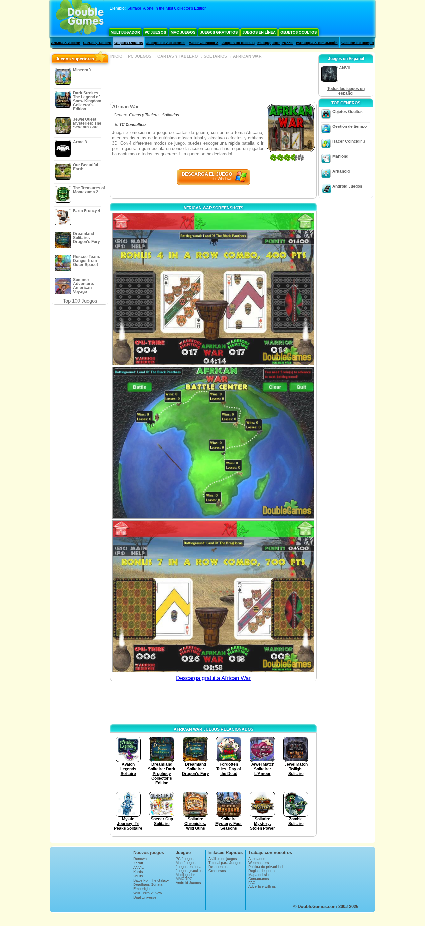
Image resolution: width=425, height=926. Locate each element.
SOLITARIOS (215, 56)
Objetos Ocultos (298, 32)
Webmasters (258, 863)
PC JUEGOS (139, 56)
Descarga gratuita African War (213, 678)
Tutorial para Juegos (224, 863)
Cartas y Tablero (97, 43)
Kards (138, 872)
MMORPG (184, 879)
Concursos (217, 871)
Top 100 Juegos (80, 301)
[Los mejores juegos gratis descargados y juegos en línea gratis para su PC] (80, 18)
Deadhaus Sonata (147, 884)
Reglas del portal (261, 871)
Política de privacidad (265, 867)
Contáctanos (258, 879)
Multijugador (125, 32)
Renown (140, 859)
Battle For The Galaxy (151, 880)
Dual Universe (144, 897)
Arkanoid (341, 171)
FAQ (252, 882)
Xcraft (138, 863)
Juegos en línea (259, 32)
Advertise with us (262, 886)
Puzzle (287, 43)
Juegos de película (238, 43)
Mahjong (340, 156)
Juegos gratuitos (219, 32)
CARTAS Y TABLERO (177, 56)
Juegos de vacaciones (165, 43)
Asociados (256, 859)
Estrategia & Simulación (317, 43)
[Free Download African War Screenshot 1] (213, 289)
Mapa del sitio (259, 875)
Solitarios (170, 115)
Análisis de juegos (222, 859)
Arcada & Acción (65, 43)
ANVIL (138, 867)
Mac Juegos (183, 32)
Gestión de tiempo (357, 43)
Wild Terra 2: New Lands (147, 895)
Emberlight (141, 889)
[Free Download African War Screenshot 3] (213, 596)
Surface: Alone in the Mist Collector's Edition (167, 8)
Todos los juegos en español (346, 91)
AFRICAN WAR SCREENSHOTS (213, 208)
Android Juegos (347, 186)
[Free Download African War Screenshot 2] (213, 442)
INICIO (116, 56)
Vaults (138, 876)
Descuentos (218, 867)
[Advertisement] (213, 80)
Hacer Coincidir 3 (203, 43)
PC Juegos (155, 32)
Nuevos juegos (148, 852)
